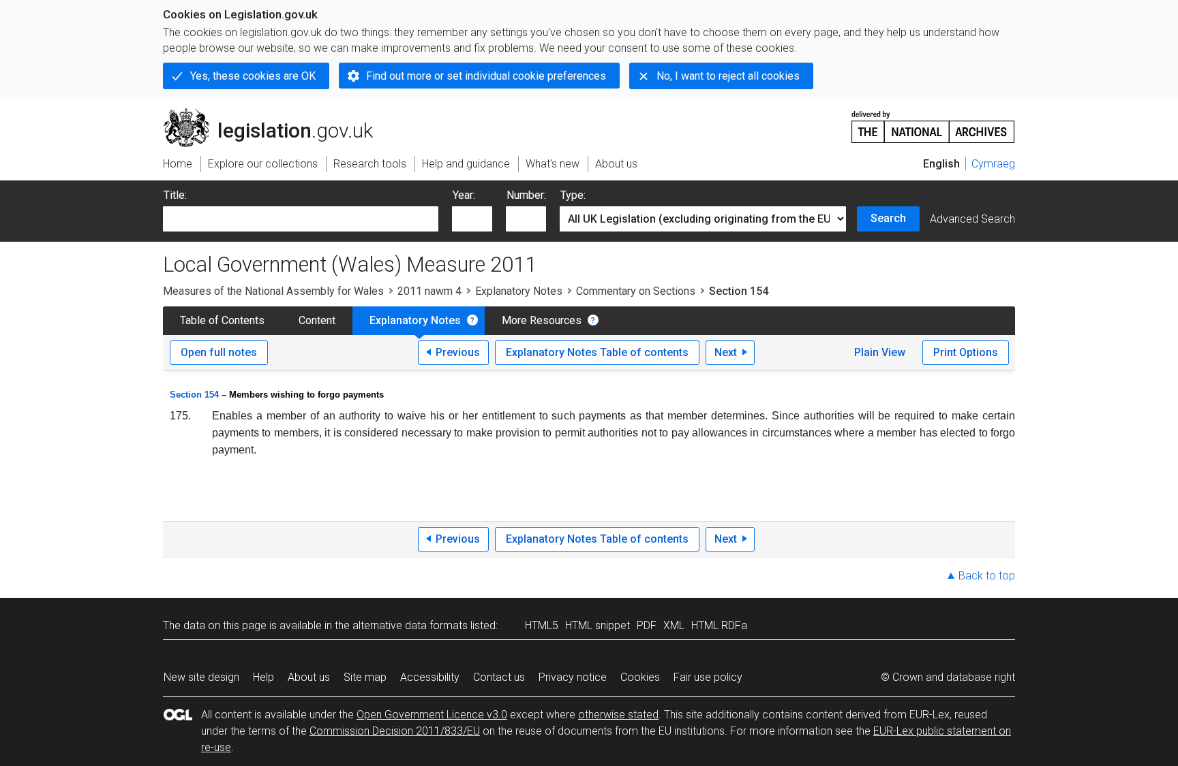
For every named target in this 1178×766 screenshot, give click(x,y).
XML (673, 625)
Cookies (640, 677)
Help (263, 677)
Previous (458, 352)
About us (309, 677)
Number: (526, 195)
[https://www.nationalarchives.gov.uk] (933, 121)
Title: (175, 195)
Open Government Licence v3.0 (432, 714)
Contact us (499, 677)
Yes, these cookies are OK (253, 75)
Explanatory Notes (518, 291)
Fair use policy (708, 677)
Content (317, 320)
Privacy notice (573, 677)
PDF (646, 625)
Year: (464, 195)
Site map (365, 677)
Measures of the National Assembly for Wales (273, 291)
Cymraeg (993, 163)
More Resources (542, 320)
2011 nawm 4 (429, 291)
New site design (201, 677)
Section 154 (194, 394)
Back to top (986, 575)
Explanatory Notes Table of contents (597, 352)
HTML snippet (597, 625)
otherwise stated (618, 714)
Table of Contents (222, 320)
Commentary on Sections (635, 291)
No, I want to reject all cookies (728, 75)
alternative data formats (410, 625)
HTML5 (541, 625)
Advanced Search (972, 218)
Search (888, 218)
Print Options (965, 352)
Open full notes (219, 352)
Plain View (879, 352)
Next (725, 352)
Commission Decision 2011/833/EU (394, 730)
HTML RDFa (719, 625)
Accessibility (429, 677)
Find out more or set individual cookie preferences (486, 75)
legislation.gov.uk (276, 114)
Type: (573, 195)
